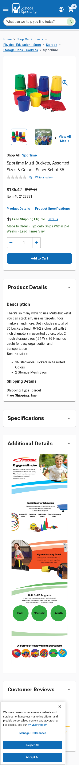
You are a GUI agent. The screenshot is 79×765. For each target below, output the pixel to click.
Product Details (18, 209)
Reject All (32, 745)
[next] (55, 139)
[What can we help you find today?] (70, 21)
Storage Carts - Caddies (20, 50)
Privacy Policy (37, 724)
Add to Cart (39, 258)
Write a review (43, 177)
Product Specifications (52, 209)
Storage (51, 45)
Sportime (29, 155)
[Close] (59, 706)
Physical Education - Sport (22, 45)
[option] (19, 143)
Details (53, 219)
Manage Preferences (32, 733)
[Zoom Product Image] (65, 83)
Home (7, 39)
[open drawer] (6, 9)
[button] (61, 9)
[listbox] (31, 143)
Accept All (32, 757)
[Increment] (36, 242)
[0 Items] (71, 9)
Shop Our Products (30, 39)
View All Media (65, 139)
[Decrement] (11, 242)
